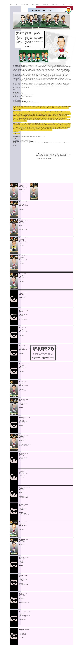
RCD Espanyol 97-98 (23, 496)
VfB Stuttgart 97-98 (23, 497)
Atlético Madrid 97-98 (24, 515)
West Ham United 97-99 (24, 319)
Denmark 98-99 (22, 391)
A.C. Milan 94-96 (22, 513)
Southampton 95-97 (23, 445)
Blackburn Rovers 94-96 (24, 444)
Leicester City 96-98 (23, 229)
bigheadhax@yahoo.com (43, 358)
